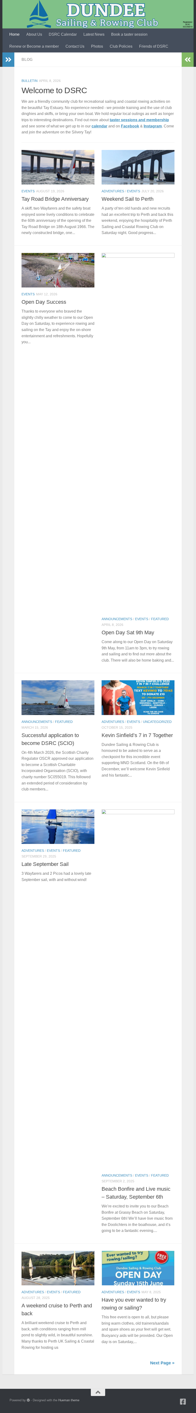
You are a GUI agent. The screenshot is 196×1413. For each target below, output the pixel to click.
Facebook (130, 126)
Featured (160, 619)
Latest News (93, 34)
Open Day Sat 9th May (128, 632)
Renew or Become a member (34, 46)
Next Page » (162, 1363)
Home (14, 34)
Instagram (153, 126)
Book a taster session (129, 34)
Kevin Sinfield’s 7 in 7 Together (137, 735)
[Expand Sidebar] (8, 59)
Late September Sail (45, 864)
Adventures (113, 191)
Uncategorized (157, 722)
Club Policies (121, 46)
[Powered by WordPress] (28, 1400)
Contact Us (74, 46)
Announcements (117, 619)
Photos (97, 46)
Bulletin (30, 81)
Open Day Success (44, 302)
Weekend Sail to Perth (127, 199)
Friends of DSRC (153, 46)
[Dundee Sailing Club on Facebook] (183, 1401)
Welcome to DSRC (54, 90)
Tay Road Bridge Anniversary (55, 199)
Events (28, 191)
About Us (34, 34)
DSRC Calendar (63, 34)
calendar (99, 126)
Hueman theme (68, 1400)
